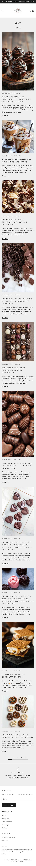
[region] (18, 773)
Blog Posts (5, 840)
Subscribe (9, 805)
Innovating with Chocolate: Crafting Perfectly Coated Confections (17, 465)
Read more (5, 116)
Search (4, 815)
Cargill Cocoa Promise (11, 93)
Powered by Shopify (18, 861)
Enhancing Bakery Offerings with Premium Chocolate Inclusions (17, 301)
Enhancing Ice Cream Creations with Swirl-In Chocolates (15, 222)
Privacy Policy (6, 818)
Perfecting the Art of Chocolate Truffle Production (13, 370)
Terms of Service (7, 822)
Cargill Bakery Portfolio (8, 837)
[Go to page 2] (26, 757)
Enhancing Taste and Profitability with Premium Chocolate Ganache (16, 99)
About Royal (5, 825)
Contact (4, 828)
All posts (18, 27)
